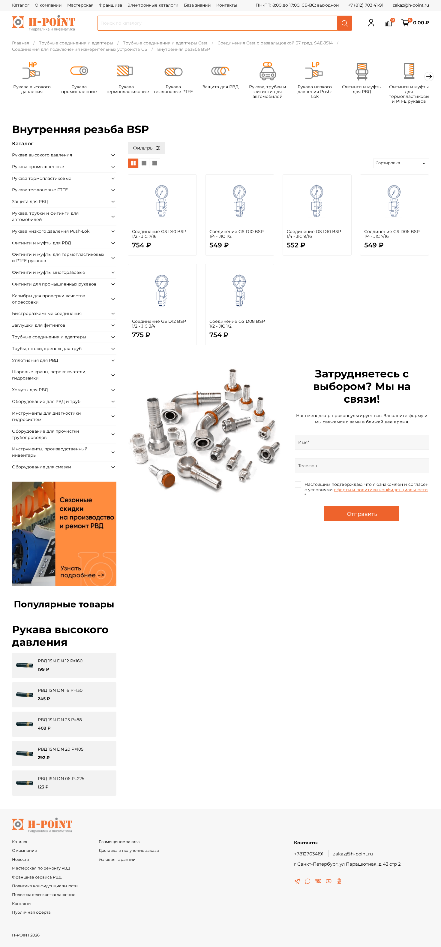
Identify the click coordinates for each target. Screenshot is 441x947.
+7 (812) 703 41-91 (365, 5)
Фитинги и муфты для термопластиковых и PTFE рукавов (410, 94)
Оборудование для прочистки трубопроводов (45, 434)
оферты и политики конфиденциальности (381, 489)
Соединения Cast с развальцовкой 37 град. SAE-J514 (275, 43)
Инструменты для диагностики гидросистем (46, 416)
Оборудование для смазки (41, 467)
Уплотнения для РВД (35, 360)
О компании (48, 5)
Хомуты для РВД (30, 389)
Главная (20, 43)
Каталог (20, 5)
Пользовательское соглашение (43, 894)
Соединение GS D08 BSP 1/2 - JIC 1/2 (237, 324)
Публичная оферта (31, 912)
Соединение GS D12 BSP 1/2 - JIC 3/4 (159, 324)
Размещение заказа (119, 842)
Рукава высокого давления (32, 89)
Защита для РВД (220, 86)
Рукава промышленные (79, 89)
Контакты (226, 5)
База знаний (197, 5)
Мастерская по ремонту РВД (41, 868)
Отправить (362, 514)
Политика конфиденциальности (45, 886)
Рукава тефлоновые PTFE (173, 89)
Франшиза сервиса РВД (37, 877)
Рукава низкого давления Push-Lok (315, 91)
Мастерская (80, 5)
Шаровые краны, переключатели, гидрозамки (49, 375)
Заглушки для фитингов (38, 325)
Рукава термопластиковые (127, 89)
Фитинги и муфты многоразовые (48, 272)
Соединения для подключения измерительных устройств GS (79, 49)
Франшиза (110, 5)
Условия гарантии (117, 859)
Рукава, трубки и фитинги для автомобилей (267, 91)
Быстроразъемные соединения (47, 313)
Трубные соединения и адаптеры (76, 43)
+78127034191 (308, 854)
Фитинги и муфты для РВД (362, 89)
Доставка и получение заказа (129, 850)
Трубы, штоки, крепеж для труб (47, 348)
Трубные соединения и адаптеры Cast (165, 43)
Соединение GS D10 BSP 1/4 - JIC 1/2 (236, 234)
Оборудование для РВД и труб (46, 401)
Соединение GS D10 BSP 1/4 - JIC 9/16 (314, 234)
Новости (20, 859)
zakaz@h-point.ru (411, 5)
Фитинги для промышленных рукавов (54, 284)
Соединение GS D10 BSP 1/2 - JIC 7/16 (159, 234)
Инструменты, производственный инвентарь (50, 452)
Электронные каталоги (153, 5)
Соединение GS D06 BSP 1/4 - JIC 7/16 (392, 234)
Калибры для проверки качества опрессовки (48, 299)
